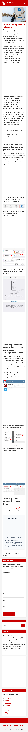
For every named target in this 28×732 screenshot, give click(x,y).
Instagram (8, 703)
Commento (6, 572)
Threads (7, 705)
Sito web (5, 607)
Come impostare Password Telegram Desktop (12, 138)
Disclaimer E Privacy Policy (20, 725)
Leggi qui (17, 508)
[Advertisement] (14, 79)
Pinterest (7, 708)
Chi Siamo (3, 725)
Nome (5, 593)
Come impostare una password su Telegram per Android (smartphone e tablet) (14, 134)
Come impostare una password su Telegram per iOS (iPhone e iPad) (14, 129)
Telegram (7, 713)
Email (5, 600)
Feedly (7, 710)
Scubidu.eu (8, 553)
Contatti (9, 725)
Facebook (7, 700)
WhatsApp (8, 698)
